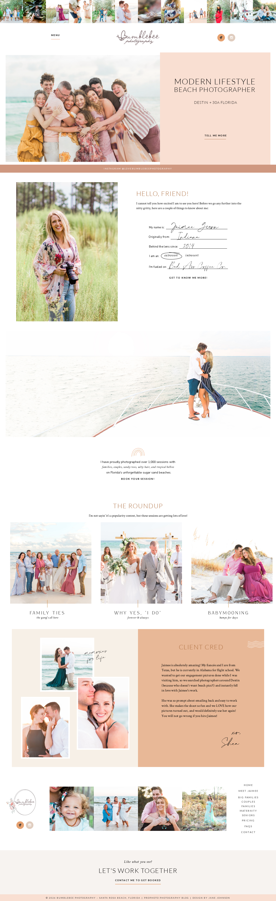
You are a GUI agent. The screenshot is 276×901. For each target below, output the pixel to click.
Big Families (248, 797)
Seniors (248, 815)
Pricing (248, 820)
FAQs (248, 826)
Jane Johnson (219, 897)
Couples (248, 801)
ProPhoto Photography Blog (166, 897)
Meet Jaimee (248, 790)
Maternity (248, 810)
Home (248, 785)
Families (248, 806)
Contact (248, 832)
